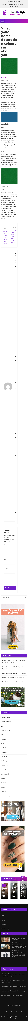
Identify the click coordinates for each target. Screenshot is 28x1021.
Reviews (3, 77)
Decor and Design (6, 721)
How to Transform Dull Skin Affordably (13, 677)
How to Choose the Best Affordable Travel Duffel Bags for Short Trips (14, 889)
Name (6, 559)
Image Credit (4, 124)
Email (6, 569)
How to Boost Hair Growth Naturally (12, 682)
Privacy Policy (19, 4)
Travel (3, 787)
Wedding (3, 791)
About (6, 4)
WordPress (15, 1018)
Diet (2, 726)
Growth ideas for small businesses (5, 237)
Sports (3, 778)
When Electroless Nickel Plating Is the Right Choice (13, 668)
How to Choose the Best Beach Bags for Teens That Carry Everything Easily (19, 955)
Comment (7, 545)
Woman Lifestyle (6, 796)
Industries (4, 752)
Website (6, 578)
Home (2, 4)
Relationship (4, 765)
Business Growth (6, 717)
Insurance (4, 756)
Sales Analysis (5, 774)
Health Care (4, 748)
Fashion (3, 739)
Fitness (3, 743)
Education (4, 734)
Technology (4, 782)
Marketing (4, 761)
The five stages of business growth (12, 237)
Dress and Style (5, 730)
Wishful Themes (16, 1017)
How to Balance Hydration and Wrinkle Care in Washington (13, 661)
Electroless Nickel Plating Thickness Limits (14, 673)
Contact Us (12, 4)
